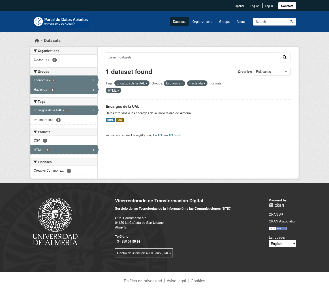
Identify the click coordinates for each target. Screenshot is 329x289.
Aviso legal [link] (176, 280)
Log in (269, 6)
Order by (244, 71)
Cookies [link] (198, 280)
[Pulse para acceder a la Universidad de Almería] (55, 221)
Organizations (202, 21)
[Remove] (146, 83)
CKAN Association (282, 221)
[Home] (37, 40)
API (160, 135)
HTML (110, 119)
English (254, 6)
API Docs (174, 135)
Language (276, 237)
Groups (224, 21)
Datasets (179, 21)
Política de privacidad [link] (143, 280)
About (241, 21)
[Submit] (291, 22)
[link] (287, 5)
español (238, 6)
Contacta (287, 6)
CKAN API (276, 214)
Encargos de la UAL (122, 106)
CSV (120, 119)
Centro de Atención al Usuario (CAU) (144, 252)
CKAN (276, 205)
